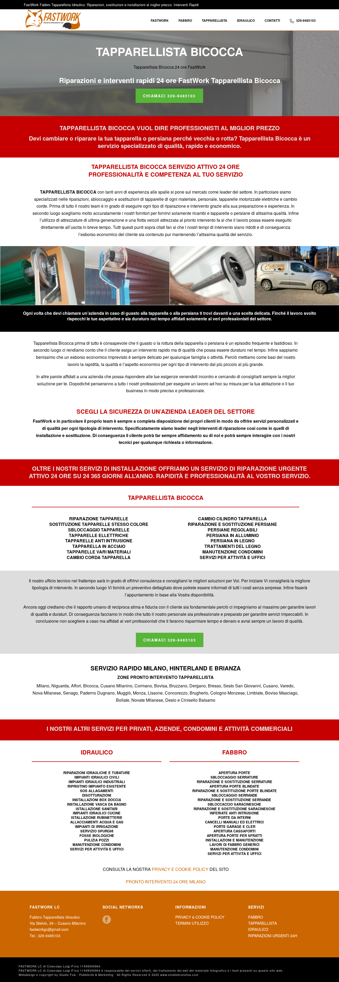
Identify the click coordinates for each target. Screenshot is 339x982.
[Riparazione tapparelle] (127, 275)
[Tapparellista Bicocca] (297, 275)
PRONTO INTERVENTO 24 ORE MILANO (166, 882)
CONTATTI (272, 20)
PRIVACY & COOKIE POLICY (199, 917)
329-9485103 (306, 20)
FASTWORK (160, 20)
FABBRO (185, 20)
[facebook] (106, 919)
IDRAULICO (246, 20)
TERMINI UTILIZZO (192, 923)
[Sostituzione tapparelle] (42, 275)
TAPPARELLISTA (214, 20)
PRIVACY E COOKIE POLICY (180, 869)
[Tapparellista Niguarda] (212, 275)
